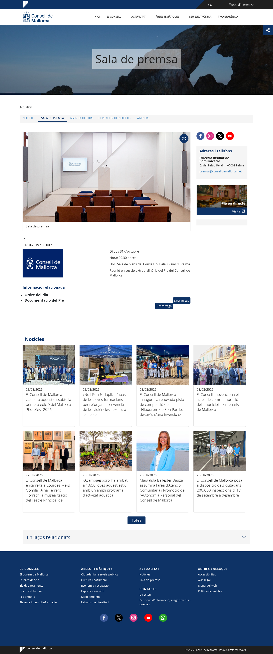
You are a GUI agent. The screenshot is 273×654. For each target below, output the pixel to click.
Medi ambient (90, 597)
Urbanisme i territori (95, 602)
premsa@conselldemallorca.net (220, 171)
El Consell (114, 16)
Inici (97, 16)
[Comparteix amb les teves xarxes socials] (268, 30)
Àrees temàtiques (167, 16)
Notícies (29, 118)
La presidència (29, 580)
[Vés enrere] (24, 239)
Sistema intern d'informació (38, 602)
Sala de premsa (52, 118)
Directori (145, 594)
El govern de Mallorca (34, 574)
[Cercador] (245, 17)
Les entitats (27, 597)
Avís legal (204, 580)
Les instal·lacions (31, 591)
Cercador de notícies (115, 118)
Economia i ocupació (95, 585)
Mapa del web (207, 585)
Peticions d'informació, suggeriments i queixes (164, 602)
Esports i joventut (93, 591)
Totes (136, 520)
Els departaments (31, 585)
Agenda (142, 118)
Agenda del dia (81, 118)
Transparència (228, 16)
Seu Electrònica (200, 16)
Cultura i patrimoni (94, 580)
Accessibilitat (207, 574)
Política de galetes (210, 591)
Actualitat (138, 16)
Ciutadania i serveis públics (99, 574)
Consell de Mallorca (32, 650)
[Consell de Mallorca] (38, 17)
